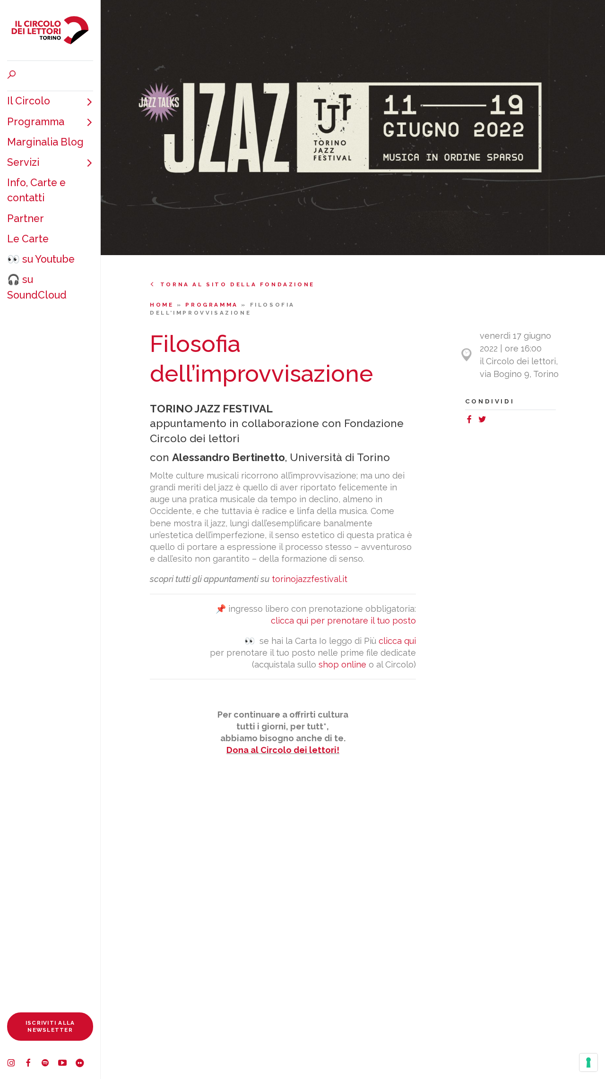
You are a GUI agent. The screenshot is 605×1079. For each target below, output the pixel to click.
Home (163, 304)
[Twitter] (484, 421)
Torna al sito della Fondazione (237, 284)
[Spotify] (49, 1064)
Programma (35, 122)
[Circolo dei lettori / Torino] (50, 30)
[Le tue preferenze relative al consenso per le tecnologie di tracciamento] (588, 1062)
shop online (342, 664)
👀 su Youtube (41, 259)
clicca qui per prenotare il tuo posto (343, 620)
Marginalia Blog (45, 142)
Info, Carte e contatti (36, 190)
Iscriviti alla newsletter (50, 1026)
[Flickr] (83, 1064)
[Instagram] (15, 1064)
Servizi (23, 162)
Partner (25, 218)
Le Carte (28, 239)
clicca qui (397, 641)
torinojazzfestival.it (309, 579)
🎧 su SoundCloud (37, 287)
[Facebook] (32, 1064)
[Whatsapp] (493, 421)
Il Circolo (28, 101)
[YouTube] (66, 1064)
